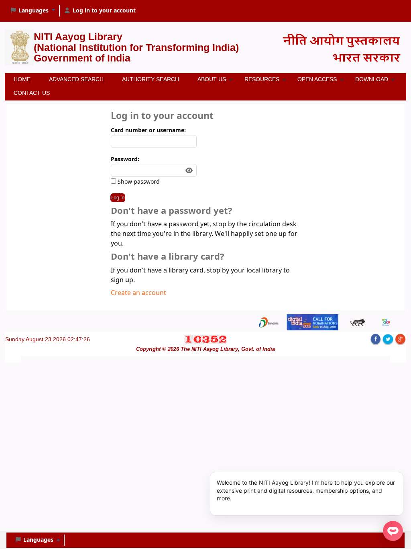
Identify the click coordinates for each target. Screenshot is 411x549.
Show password (138, 182)
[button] (32, 10)
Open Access (317, 79)
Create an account (138, 293)
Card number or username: (148, 130)
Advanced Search (76, 79)
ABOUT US (211, 79)
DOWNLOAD (371, 79)
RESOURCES (261, 79)
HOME (22, 79)
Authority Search (150, 79)
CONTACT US (32, 93)
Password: (125, 159)
